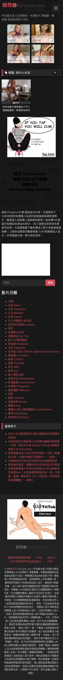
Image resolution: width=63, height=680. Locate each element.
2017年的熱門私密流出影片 (26, 561)
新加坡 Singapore (18, 343)
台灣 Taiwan (15, 316)
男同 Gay (13, 371)
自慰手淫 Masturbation (21, 378)
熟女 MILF (14, 367)
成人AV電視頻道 (17, 340)
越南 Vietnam (15, 398)
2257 (50, 561)
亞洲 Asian (14, 305)
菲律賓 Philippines (18, 386)
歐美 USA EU (16, 359)
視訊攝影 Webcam (18, 390)
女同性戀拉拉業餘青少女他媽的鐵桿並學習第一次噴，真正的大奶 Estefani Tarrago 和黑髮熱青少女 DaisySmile (34, 445)
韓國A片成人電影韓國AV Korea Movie (30, 409)
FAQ (39, 557)
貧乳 (10, 394)
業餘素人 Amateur (18, 355)
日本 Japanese (16, 347)
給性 (15, 569)
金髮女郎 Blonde (17, 401)
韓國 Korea (14, 405)
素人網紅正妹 (16, 374)
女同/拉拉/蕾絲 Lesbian (21, 324)
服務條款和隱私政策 (19, 557)
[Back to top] (53, 670)
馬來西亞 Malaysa (18, 417)
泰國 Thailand (16, 363)
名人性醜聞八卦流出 (19, 320)
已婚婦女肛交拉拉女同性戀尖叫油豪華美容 (32, 460)
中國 (10, 301)
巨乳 (10, 328)
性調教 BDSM (16, 332)
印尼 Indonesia (16, 309)
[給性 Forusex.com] (26, 7)
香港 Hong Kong (17, 413)
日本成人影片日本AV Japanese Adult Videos (33, 351)
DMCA (51, 557)
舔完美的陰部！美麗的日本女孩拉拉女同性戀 (34, 464)
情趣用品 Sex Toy (18, 336)
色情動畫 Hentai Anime (21, 382)
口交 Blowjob (15, 313)
